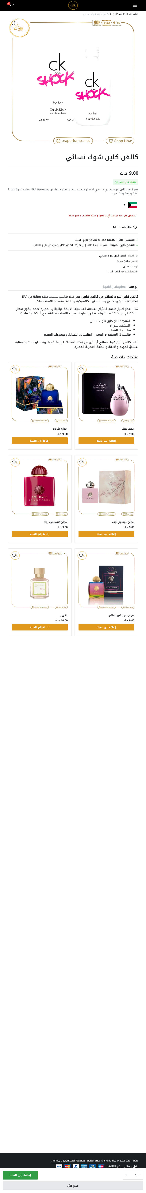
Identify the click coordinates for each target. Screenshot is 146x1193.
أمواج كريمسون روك (56, 522)
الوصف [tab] (133, 287)
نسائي (126, 266)
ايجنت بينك (128, 428)
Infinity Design (60, 1160)
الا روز (64, 615)
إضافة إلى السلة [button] (106, 440)
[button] (11, 5)
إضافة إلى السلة (20, 1175)
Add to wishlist (122, 227)
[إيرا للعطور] (73, 5)
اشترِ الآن (73, 1185)
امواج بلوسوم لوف (123, 522)
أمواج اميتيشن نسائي (121, 615)
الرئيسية (133, 14)
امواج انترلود (60, 428)
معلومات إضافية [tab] (114, 287)
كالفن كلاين (119, 14)
